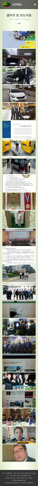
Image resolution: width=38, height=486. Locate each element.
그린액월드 (12, 4)
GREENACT (16, 483)
